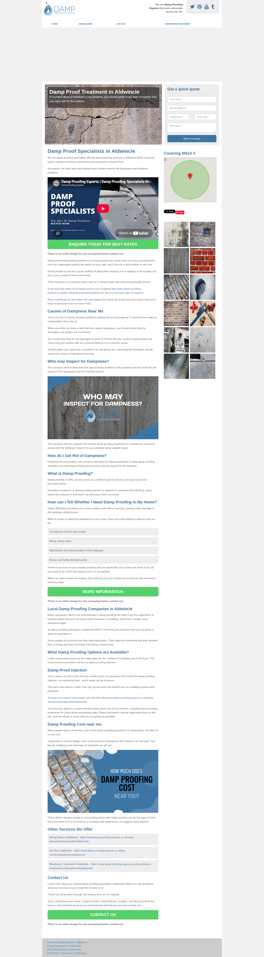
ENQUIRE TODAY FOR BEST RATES (103, 244)
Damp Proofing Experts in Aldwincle (67, 942)
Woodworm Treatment (177, 24)
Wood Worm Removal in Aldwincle (66, 953)
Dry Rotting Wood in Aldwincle (64, 949)
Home (54, 24)
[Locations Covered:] (46, 3)
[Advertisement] (132, 54)
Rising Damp (85, 24)
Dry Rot (121, 24)
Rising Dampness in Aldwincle (64, 945)
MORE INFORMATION (103, 591)
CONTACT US (103, 914)
